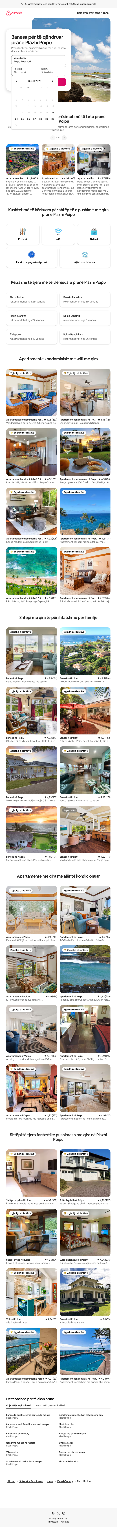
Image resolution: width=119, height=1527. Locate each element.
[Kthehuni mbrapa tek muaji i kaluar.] (17, 81)
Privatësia (53, 1521)
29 (46, 119)
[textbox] (25, 72)
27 (34, 119)
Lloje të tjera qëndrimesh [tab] (18, 1405)
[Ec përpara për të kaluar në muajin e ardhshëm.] (52, 81)
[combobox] (39, 61)
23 (52, 112)
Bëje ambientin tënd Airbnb (93, 13)
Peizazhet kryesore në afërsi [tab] (50, 1405)
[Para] (64, 137)
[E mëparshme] (52, 137)
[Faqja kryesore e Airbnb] (14, 13)
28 (40, 119)
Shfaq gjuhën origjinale (84, 4)
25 (22, 119)
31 (16, 125)
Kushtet (65, 1521)
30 (52, 119)
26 (28, 119)
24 (16, 119)
